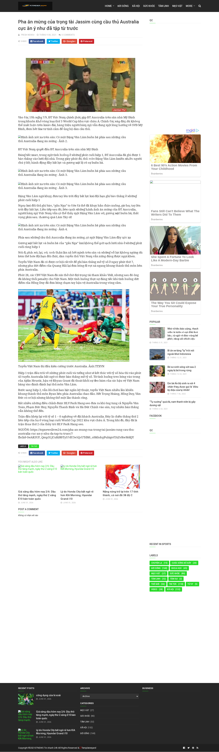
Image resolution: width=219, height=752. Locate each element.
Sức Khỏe (149, 6)
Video (154, 589)
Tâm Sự (174, 579)
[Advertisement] (80, 543)
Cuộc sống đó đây (181, 563)
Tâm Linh (163, 6)
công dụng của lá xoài (48, 695)
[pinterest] (193, 747)
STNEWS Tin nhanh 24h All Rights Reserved (56, 748)
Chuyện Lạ (156, 563)
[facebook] (184, 747)
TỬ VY (190, 584)
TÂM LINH (155, 579)
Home (108, 6)
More (189, 6)
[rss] (197, 747)
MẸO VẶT (177, 6)
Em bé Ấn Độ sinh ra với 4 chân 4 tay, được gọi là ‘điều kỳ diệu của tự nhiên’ (183, 386)
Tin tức (34, 446)
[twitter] (188, 747)
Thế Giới (155, 584)
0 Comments (68, 35)
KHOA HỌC (176, 568)
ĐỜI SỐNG (123, 6)
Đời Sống (155, 568)
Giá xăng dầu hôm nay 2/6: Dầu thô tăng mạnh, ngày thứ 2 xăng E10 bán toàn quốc (37, 495)
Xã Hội (136, 6)
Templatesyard (89, 748)
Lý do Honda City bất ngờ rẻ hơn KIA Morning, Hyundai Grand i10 (77, 495)
